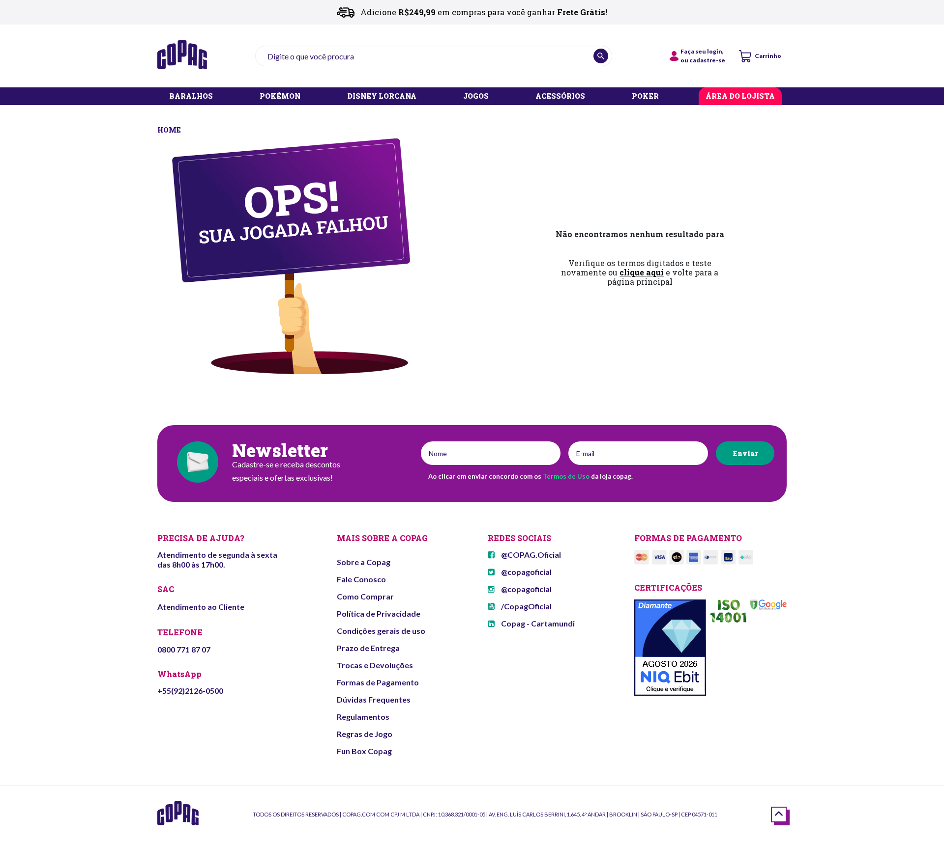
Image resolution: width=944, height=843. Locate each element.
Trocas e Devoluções (375, 665)
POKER (645, 96)
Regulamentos (363, 716)
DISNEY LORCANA (381, 96)
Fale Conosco (361, 579)
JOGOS (476, 96)
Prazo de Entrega (368, 648)
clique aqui (642, 272)
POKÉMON (280, 96)
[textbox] (433, 56)
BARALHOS (191, 96)
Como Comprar (365, 596)
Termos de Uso (566, 476)
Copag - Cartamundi (537, 623)
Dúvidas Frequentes (374, 699)
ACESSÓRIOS (560, 96)
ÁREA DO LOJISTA (740, 96)
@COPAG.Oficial (530, 554)
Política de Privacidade (378, 613)
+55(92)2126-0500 (190, 690)
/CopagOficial (526, 606)
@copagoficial (526, 571)
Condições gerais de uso (381, 630)
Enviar (745, 453)
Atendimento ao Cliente (200, 606)
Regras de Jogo (364, 733)
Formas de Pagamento (378, 682)
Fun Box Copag (364, 751)
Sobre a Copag (363, 562)
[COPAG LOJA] (169, 128)
